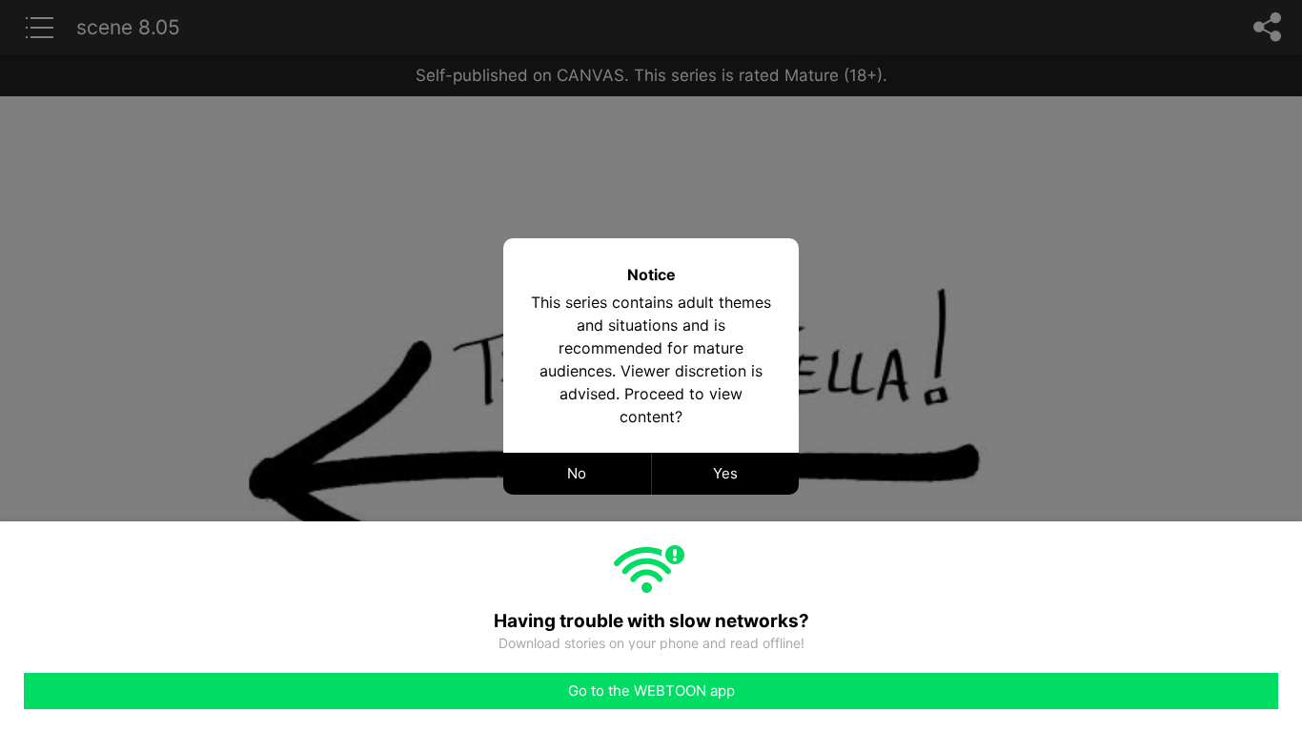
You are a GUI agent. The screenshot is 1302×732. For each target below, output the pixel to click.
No (576, 473)
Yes (725, 473)
